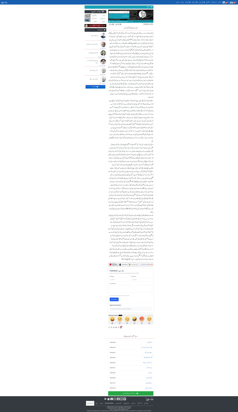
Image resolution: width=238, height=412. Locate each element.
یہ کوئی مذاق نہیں (131, 378)
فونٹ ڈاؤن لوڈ (90, 403)
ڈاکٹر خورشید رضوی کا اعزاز (93, 53)
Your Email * (133, 276)
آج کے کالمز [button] (194, 2)
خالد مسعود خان (102, 48)
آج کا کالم (148, 7)
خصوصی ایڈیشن (214, 2)
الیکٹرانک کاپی (117, 24)
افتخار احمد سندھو (102, 65)
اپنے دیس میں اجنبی (131, 352)
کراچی (103, 21)
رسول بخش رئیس (125, 16)
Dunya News (109, 403)
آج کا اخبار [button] (187, 2)
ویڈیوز (96, 403)
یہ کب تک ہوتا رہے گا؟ (131, 363)
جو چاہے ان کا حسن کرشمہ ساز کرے (92, 61)
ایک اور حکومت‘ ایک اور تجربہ (131, 347)
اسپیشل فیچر (208, 2)
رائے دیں (133, 403)
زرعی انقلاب (131, 342)
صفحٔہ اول (178, 2)
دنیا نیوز (101, 403)
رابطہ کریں (146, 403)
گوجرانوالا (94, 18)
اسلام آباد (102, 18)
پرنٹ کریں (110, 24)
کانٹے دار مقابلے (131, 388)
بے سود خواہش (131, 368)
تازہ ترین (182, 2)
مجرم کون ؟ (131, 373)
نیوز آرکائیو (140, 403)
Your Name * (111, 276)
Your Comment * (113, 283)
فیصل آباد (94, 15)
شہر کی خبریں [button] (201, 2)
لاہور (103, 15)
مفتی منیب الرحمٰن (102, 83)
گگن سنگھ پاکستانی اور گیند (131, 357)
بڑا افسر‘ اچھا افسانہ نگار (94, 70)
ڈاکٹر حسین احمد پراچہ (101, 57)
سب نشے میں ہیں (131, 383)
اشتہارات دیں (119, 403)
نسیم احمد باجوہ (102, 74)
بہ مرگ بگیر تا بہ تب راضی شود (92, 44)
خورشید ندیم (103, 39)
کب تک (125, 12)
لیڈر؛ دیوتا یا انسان (94, 35)
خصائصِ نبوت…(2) (94, 79)
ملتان (95, 21)
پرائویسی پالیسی (126, 403)
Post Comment (114, 299)
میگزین (219, 2)
